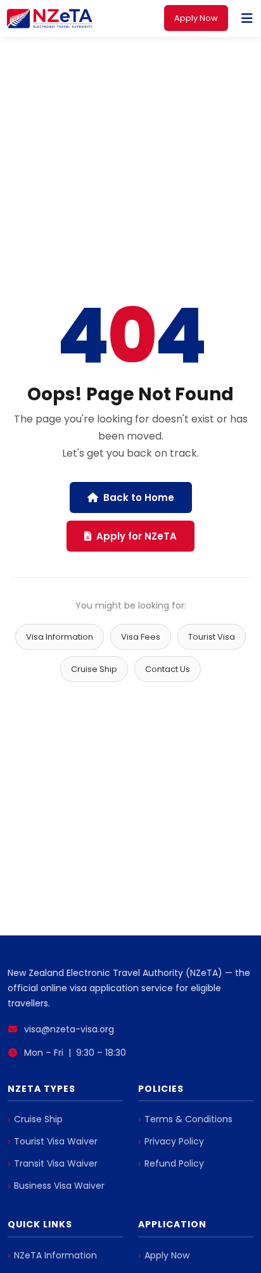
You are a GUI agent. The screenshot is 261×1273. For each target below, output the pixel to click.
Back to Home (138, 497)
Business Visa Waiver (59, 1185)
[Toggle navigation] (247, 18)
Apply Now (196, 18)
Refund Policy (174, 1163)
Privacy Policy (174, 1141)
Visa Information (59, 637)
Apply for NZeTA (136, 536)
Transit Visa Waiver (56, 1163)
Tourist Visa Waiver (56, 1141)
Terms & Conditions (188, 1119)
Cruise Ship (94, 669)
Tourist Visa (211, 637)
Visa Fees (140, 637)
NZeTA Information (55, 1255)
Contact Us (167, 669)
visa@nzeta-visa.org (69, 1029)
